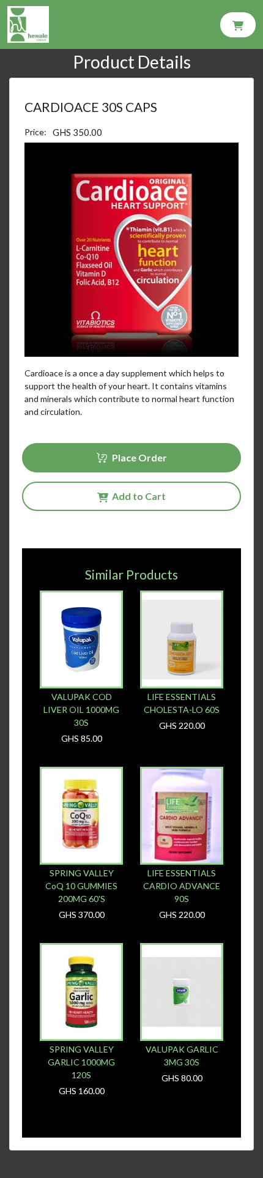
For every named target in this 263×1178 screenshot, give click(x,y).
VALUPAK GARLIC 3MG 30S (182, 1055)
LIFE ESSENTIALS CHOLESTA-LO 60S (182, 703)
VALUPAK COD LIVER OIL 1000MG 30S (81, 710)
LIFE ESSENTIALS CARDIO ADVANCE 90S (181, 886)
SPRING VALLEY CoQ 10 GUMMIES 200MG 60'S (81, 886)
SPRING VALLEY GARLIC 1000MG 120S (81, 1062)
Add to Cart (137, 496)
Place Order (137, 457)
